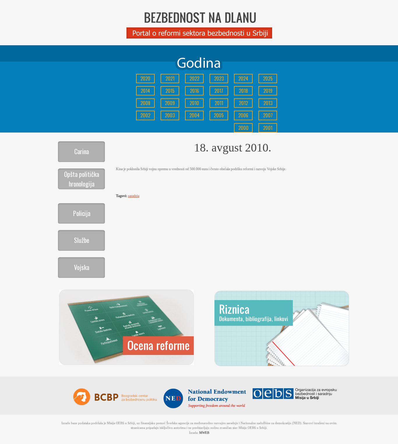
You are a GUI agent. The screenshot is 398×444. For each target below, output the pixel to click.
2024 (243, 78)
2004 (194, 115)
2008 (145, 103)
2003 (170, 115)
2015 (170, 90)
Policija (81, 213)
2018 (243, 90)
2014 (145, 90)
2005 (219, 115)
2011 (219, 103)
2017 (218, 90)
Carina (81, 151)
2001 (267, 127)
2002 (145, 115)
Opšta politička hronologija (81, 178)
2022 (194, 78)
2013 (267, 103)
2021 (170, 78)
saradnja (133, 196)
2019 (267, 90)
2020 (145, 78)
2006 (243, 115)
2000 (243, 127)
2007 (268, 115)
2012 (243, 103)
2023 (219, 78)
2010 (194, 103)
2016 (194, 90)
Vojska (81, 267)
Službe (81, 240)
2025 (268, 78)
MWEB (204, 432)
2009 (170, 103)
